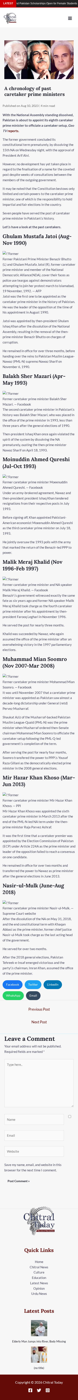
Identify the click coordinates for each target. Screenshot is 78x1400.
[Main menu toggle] (70, 18)
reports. (13, 131)
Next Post (39, 1022)
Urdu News (39, 1293)
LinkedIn (52, 984)
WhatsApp (13, 995)
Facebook (12, 984)
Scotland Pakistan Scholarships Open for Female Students (34, 3)
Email (33, 995)
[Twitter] (39, 1390)
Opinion (39, 1288)
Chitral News (39, 1267)
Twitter (33, 984)
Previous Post (39, 1009)
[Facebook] (30, 1390)
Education (39, 1278)
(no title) (39, 1368)
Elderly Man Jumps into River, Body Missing (39, 1341)
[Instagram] (48, 1390)
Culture (39, 1272)
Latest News (39, 1283)
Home (39, 1262)
